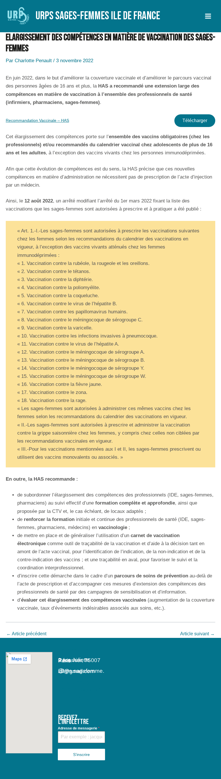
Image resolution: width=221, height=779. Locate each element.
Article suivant (197, 634)
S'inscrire (81, 754)
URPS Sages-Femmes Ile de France (98, 16)
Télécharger (194, 120)
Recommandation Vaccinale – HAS (37, 120)
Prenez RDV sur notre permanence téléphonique (81, 690)
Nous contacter (77, 651)
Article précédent (26, 634)
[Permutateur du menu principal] (208, 16)
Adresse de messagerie (79, 728)
